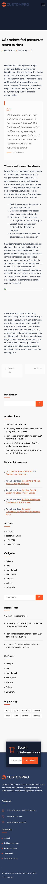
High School (11, 570)
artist (8, 710)
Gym (8, 566)
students (25, 716)
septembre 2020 (13, 536)
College (9, 561)
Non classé (11, 574)
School (9, 583)
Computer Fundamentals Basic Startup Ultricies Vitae (23, 512)
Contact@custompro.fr (17, 822)
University (10, 587)
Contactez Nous (11, 858)
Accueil (7, 838)
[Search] (39, 597)
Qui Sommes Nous (11, 843)
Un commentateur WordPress (19, 471)
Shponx (26, 873)
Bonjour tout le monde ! (16, 424)
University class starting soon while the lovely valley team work (24, 625)
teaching (36, 716)
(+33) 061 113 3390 (15, 816)
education (26, 710)
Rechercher (10, 394)
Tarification (8, 853)
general (37, 710)
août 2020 (10, 540)
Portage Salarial (10, 848)
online (16, 716)
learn (8, 716)
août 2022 (10, 531)
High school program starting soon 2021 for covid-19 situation (24, 635)
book (16, 710)
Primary (9, 579)
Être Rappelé (30, 760)
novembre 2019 (13, 544)
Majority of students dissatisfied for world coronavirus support (22, 645)
